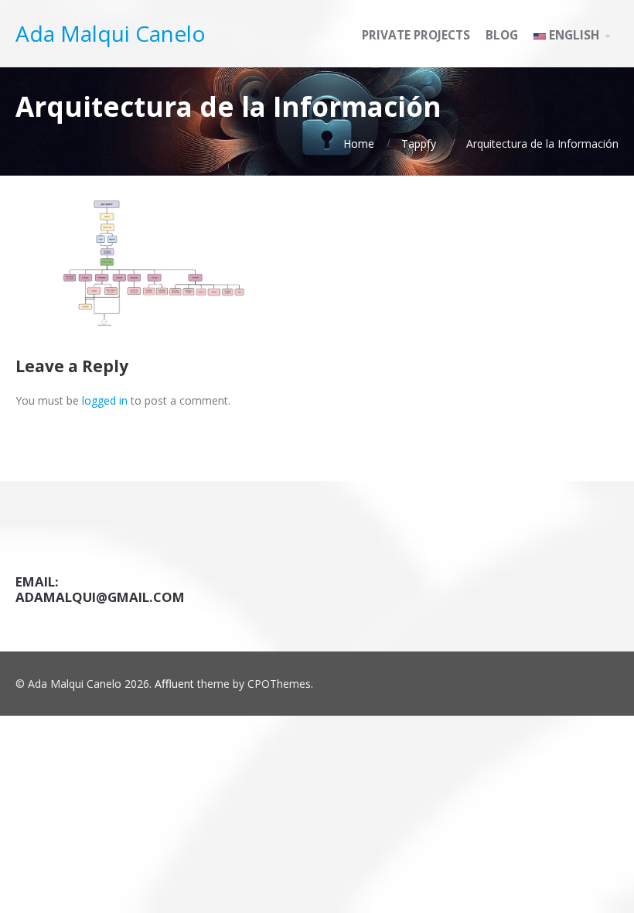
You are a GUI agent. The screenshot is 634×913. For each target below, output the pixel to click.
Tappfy (418, 143)
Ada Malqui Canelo (110, 33)
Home (358, 143)
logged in (105, 400)
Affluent (174, 683)
